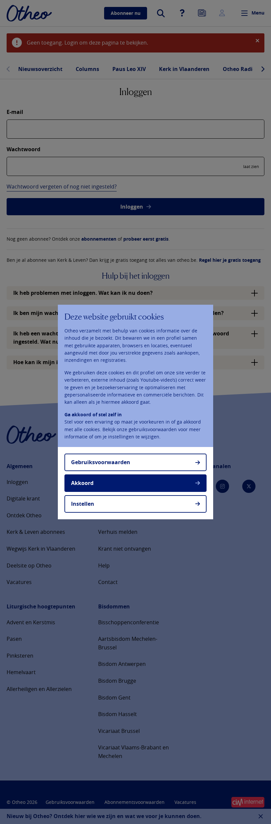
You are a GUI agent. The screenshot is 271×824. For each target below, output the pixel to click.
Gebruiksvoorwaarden (100, 462)
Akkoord (82, 483)
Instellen (82, 503)
